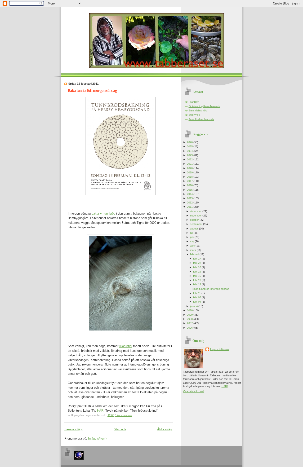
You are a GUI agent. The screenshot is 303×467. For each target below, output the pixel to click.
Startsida (120, 429)
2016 (190, 185)
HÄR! (225, 386)
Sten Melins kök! (198, 110)
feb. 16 (197, 275)
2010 (190, 310)
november (196, 215)
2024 (190, 151)
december (196, 211)
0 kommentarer (123, 415)
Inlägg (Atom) (97, 438)
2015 (190, 189)
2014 (190, 194)
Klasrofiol (125, 346)
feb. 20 (197, 267)
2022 (190, 159)
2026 (190, 142)
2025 (190, 146)
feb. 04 (197, 301)
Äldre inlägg (165, 429)
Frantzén (194, 101)
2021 (190, 163)
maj (192, 241)
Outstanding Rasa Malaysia (204, 106)
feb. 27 (197, 258)
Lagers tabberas (219, 349)
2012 (190, 202)
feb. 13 (197, 280)
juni (192, 237)
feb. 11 (197, 293)
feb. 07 (197, 297)
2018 (190, 176)
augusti (194, 228)
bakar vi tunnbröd (103, 213)
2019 (190, 172)
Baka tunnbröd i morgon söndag (92, 90)
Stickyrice (194, 114)
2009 (190, 314)
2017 (190, 181)
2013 (190, 198)
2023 (190, 155)
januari (194, 306)
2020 (190, 168)
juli (192, 232)
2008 (190, 318)
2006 (190, 327)
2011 (190, 206)
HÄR (100, 410)
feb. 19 (197, 271)
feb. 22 (197, 262)
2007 (190, 323)
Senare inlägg (73, 429)
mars (193, 250)
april (193, 245)
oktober (195, 219)
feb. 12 (197, 284)
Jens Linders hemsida (201, 119)
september (196, 224)
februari (195, 254)
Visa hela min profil (193, 391)
